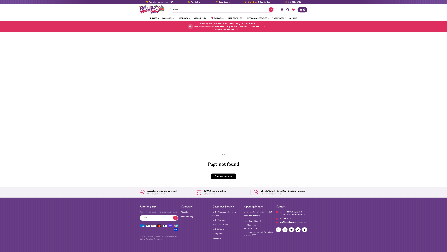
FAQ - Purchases (218, 220)
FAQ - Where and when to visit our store (224, 214)
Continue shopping (223, 176)
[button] (154, 18)
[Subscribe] (175, 218)
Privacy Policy (217, 233)
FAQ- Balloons (218, 229)
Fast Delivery (196, 2)
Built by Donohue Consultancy (151, 239)
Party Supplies (199, 18)
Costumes (183, 18)
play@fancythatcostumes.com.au (293, 222)
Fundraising (216, 238)
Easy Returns (224, 2)
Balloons (219, 18)
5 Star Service (264, 2)
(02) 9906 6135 (294, 2)
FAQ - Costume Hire (220, 224)
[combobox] (222, 9)
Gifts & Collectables (257, 18)
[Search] (271, 9)
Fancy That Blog (187, 216)
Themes (153, 18)
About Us (184, 212)
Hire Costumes (235, 18)
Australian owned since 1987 (161, 2)
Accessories (168, 18)
